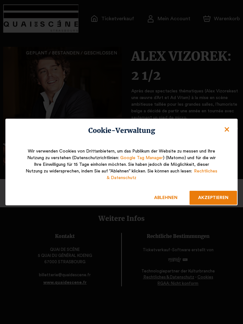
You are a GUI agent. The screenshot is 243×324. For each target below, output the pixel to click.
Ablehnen (166, 198)
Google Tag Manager (141, 158)
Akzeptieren (213, 198)
